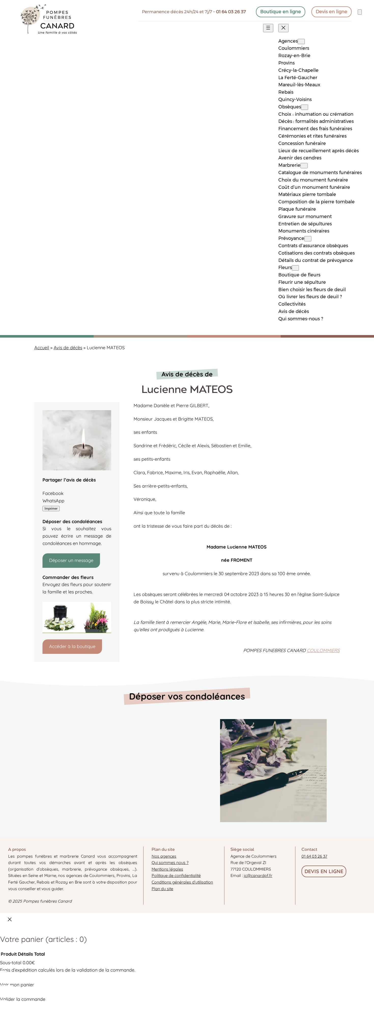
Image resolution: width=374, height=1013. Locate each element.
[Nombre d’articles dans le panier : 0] (360, 12)
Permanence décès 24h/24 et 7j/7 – (194, 11)
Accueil (41, 348)
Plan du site (162, 888)
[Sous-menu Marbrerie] (304, 165)
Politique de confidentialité (176, 875)
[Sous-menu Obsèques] (304, 107)
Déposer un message (71, 560)
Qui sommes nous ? (170, 862)
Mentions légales (167, 869)
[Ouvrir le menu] (268, 28)
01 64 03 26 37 (314, 856)
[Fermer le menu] (283, 28)
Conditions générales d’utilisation (182, 882)
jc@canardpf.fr (258, 875)
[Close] (9, 920)
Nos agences (164, 856)
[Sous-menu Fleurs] (295, 268)
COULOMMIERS (323, 650)
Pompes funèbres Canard (47, 901)
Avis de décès (68, 348)
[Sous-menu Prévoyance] (307, 238)
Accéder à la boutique (72, 646)
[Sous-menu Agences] (301, 41)
